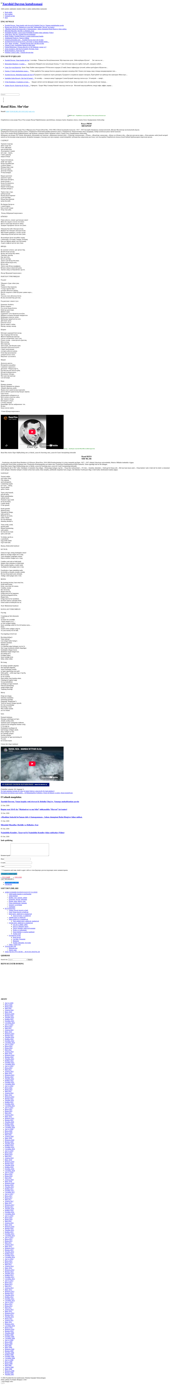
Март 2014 (8, 1268)
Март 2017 (8, 1203)
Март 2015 (8, 1246)
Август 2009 (9, 1340)
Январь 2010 (9, 1331)
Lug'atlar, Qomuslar (19, 939)
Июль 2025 (8, 1026)
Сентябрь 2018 (10, 1170)
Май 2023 (8, 1070)
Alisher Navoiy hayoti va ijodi (18, 910)
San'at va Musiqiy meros (20, 926)
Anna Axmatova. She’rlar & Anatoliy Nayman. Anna (21, 49)
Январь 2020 (9, 1142)
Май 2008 (8, 1365)
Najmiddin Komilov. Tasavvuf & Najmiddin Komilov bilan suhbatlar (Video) (29, 32)
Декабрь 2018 (9, 1165)
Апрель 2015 (9, 1244)
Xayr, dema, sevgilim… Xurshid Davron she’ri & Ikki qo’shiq (24, 43)
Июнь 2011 (8, 1318)
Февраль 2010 (9, 1329)
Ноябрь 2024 (9, 1039)
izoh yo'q (32, 111)
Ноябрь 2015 (9, 1232)
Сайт (2, 866)
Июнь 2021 (8, 1111)
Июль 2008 (8, 1362)
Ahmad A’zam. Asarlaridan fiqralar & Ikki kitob (20, 45)
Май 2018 (8, 1178)
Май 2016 (8, 1221)
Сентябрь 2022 (10, 1084)
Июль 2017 (8, 1196)
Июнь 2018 (8, 1176)
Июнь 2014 (8, 1262)
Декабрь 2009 (9, 1333)
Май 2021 (8, 1113)
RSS (6, 18)
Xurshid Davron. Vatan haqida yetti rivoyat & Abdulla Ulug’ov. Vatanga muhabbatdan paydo (34, 25)
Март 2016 (8, 1225)
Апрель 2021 (9, 1115)
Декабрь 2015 (9, 1230)
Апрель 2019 (9, 1158)
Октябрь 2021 (9, 1104)
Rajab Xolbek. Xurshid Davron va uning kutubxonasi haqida (24, 36)
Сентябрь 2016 (10, 1214)
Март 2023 (8, 1073)
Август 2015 (9, 1237)
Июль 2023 (8, 1068)
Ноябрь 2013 (9, 1275)
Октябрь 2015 (9, 1234)
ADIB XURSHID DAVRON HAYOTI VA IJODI (21, 892)
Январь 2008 (9, 1372)
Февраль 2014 (9, 1270)
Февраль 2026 (9, 1014)
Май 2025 (8, 1028)
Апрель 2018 (9, 1180)
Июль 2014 (8, 1261)
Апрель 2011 (9, 1320)
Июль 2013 (8, 1282)
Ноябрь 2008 (9, 1354)
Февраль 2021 (9, 1118)
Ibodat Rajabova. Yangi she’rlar (15, 50)
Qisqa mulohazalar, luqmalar (18, 903)
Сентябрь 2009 (10, 1338)
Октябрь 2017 (9, 1190)
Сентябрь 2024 (10, 1042)
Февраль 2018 (9, 1183)
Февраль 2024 (9, 1055)
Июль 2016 (8, 1217)
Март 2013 (8, 1290)
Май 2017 (8, 1199)
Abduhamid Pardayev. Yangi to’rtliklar (17, 38)
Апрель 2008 (9, 1367)
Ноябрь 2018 (9, 1167)
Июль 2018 (8, 1174)
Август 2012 (9, 1302)
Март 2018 (8, 1181)
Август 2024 (9, 1044)
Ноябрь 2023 (9, 1060)
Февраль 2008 (9, 1371)
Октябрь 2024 (9, 1041)
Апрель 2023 (9, 1071)
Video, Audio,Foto (15, 944)
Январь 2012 (9, 1315)
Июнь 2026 (8, 1006)
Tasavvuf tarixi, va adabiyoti (22, 916)
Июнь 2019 (8, 1154)
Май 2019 (8, 1156)
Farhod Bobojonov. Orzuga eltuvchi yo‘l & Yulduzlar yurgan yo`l (25, 47)
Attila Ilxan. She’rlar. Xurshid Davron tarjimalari (20, 34)
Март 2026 (8, 1012)
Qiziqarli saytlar (10, 16)
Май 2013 (8, 1286)
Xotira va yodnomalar (20, 930)
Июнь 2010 (8, 1327)
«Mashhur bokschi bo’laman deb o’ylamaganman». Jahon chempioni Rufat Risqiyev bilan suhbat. (36, 29)
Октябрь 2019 (9, 1147)
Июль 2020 (8, 1131)
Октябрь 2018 (9, 1169)
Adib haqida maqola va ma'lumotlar (20, 894)
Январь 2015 (9, 1250)
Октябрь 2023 (9, 1062)
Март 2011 (8, 1322)
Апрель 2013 (9, 1288)
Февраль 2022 (9, 1097)
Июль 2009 (8, 1342)
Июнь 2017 (8, 1198)
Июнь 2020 (8, 1133)
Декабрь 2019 (9, 1143)
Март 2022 (8, 1095)
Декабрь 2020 (9, 1122)
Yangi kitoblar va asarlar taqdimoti (23, 932)
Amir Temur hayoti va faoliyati (18, 912)
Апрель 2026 (9, 1010)
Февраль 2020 (9, 1140)
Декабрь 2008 (9, 1353)
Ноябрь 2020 (9, 1124)
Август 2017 (9, 1194)
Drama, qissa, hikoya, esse (17, 901)
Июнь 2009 (8, 1344)
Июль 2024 (8, 1046)
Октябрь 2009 (9, 1336)
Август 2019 (9, 1151)
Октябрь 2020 (9, 1125)
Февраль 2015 (9, 1248)
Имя (2, 859)
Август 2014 (9, 1259)
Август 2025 (9, 1024)
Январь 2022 (9, 1098)
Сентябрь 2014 (10, 1257)
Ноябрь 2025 (9, 1019)
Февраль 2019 (9, 1161)
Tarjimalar (12, 907)
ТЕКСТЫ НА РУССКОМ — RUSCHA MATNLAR (22, 952)
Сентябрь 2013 (10, 1279)
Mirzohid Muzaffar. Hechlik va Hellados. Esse (19, 31)
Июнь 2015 (8, 1241)
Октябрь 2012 (9, 1299)
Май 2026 (8, 1008)
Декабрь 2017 (9, 1187)
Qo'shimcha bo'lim (15, 935)
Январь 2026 (9, 1015)
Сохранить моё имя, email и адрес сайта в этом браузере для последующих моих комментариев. (35, 870)
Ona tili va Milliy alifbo (20, 925)
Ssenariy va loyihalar (15, 905)
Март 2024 (8, 1053)
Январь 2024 (9, 1057)
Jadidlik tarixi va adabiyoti (17, 917)
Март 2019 (8, 1160)
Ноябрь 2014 (9, 1253)
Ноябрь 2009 (9, 1335)
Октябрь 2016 (9, 1212)
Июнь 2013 (8, 1284)
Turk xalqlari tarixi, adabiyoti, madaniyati (26, 921)
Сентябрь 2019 (10, 1149)
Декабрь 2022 (9, 1079)
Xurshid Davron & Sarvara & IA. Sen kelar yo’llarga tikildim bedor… (27, 41)
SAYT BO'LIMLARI (12, 882)
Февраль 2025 (9, 1033)
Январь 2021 (9, 1120)
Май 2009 (8, 1345)
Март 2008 (8, 1369)
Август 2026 (9, 1003)
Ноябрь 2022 (9, 1080)
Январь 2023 (9, 1077)
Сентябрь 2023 (10, 1064)
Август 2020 (9, 1129)
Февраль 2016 (9, 1226)
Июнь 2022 (8, 1089)
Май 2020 (8, 1134)
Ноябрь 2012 (9, 1297)
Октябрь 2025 (9, 1021)
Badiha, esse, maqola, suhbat (18, 897)
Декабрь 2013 (9, 1273)
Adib (7, 111)
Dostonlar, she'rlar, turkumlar (18, 899)
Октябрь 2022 (9, 1082)
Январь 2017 (9, 1207)
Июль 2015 (8, 1239)
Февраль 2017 (9, 1205)
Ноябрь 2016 (9, 1210)
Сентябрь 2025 (10, 1023)
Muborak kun (13, 948)
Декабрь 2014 (9, 1252)
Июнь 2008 (8, 1363)
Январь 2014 (9, 1271)
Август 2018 (9, 1172)
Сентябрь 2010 (10, 1326)
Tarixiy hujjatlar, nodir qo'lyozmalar (24, 928)
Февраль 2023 (9, 1075)
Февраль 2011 (9, 1324)
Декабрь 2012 (9, 1295)
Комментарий (5, 855)
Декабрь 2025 (9, 1017)
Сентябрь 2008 (10, 1358)
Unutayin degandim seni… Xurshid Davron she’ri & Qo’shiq (24, 40)
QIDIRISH (8, 884)
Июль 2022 (8, 1088)
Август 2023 (9, 1066)
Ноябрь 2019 (9, 1145)
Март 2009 (8, 1347)
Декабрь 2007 (9, 1374)
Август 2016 (9, 1216)
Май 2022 (8, 1091)
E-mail (3, 863)
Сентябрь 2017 (10, 1192)
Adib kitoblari (13, 896)
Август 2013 (9, 1281)
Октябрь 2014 (9, 1255)
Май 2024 (8, 1050)
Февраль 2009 (9, 1349)
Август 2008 (9, 1360)
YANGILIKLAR (15, 111)
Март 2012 (8, 1311)
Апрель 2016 (9, 1223)
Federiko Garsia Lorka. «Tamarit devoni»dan (19, 52)
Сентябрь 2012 (10, 1300)
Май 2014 (8, 1264)
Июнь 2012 (8, 1306)
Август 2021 (9, 1107)
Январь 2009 (9, 1351)
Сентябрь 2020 (10, 1127)
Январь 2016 (9, 1228)
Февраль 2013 (9, 1291)
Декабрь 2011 (9, 1317)
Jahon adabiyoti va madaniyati (18, 919)
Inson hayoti (17, 937)
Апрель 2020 (9, 1136)
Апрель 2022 (9, 1093)
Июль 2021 (8, 1109)
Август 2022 (9, 1086)
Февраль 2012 (9, 1313)
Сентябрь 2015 (10, 1235)
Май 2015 (8, 1243)
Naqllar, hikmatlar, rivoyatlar (22, 943)
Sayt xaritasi (9, 14)
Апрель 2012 (9, 1309)
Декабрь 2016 (9, 1208)
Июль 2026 (8, 1005)
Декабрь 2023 (9, 1059)
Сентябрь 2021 (10, 1106)
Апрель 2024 (9, 1051)
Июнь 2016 (8, 1219)
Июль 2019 (8, 1152)
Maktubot (16, 941)
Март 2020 (8, 1138)
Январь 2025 (9, 1035)
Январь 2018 (9, 1185)
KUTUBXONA (10, 908)
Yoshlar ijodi (17, 934)
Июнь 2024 (8, 1048)
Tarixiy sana (13, 950)
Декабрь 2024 (9, 1037)
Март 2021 (8, 1116)
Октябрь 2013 (9, 1277)
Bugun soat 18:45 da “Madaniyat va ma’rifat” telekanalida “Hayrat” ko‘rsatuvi (29, 27)
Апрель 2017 (9, 1201)
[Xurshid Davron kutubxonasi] (21, 4)
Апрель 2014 (9, 1266)
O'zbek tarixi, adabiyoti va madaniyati (21, 923)
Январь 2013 (9, 1293)
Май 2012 (8, 1308)
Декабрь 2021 (9, 1100)
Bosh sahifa (8, 12)
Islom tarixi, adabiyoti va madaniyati (20, 914)
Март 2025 (8, 1032)
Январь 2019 (9, 1163)
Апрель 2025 (9, 1030)
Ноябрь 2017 (9, 1189)
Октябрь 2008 (9, 1356)
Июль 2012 (8, 1304)
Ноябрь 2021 (9, 1102)
